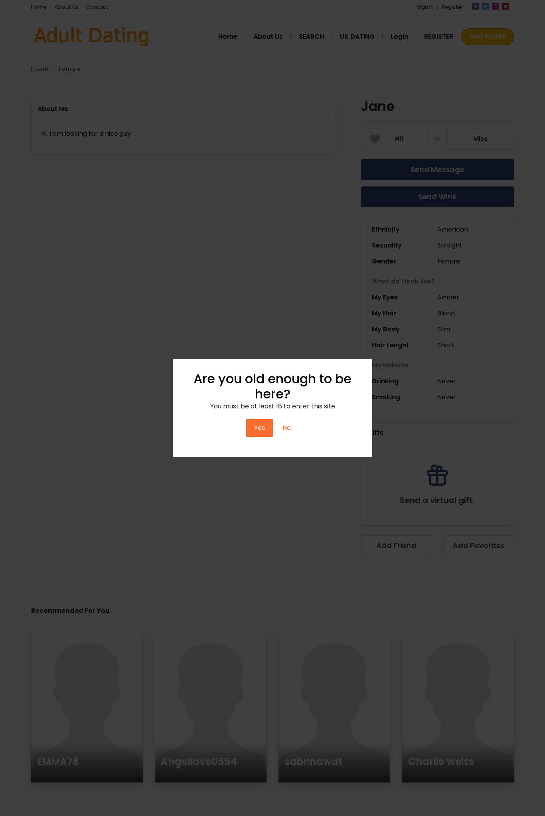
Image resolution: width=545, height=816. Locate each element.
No (286, 427)
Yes (259, 427)
